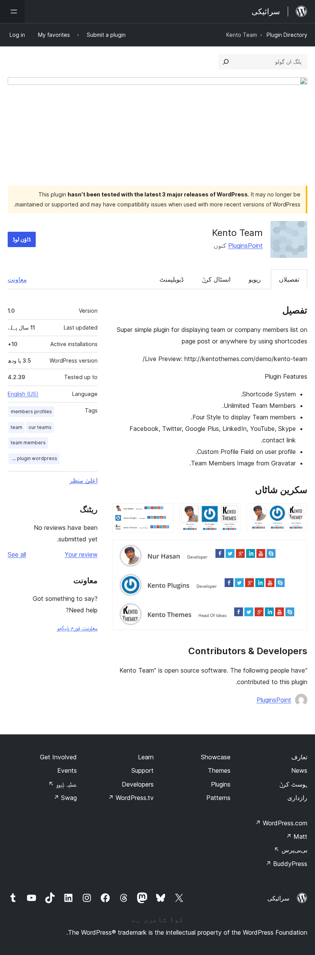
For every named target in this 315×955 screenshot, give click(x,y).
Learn (146, 757)
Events (67, 770)
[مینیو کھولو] (12, 11)
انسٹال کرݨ (216, 279)
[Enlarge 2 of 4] (230, 514)
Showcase (215, 757)
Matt (296, 836)
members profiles (31, 411)
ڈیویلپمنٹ (171, 279)
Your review (81, 554)
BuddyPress (286, 864)
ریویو (255, 279)
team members (28, 442)
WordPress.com (281, 823)
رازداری (297, 798)
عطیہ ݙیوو (62, 784)
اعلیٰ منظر (84, 480)
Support (142, 770)
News (299, 770)
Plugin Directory (287, 34)
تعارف (299, 757)
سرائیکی (278, 898)
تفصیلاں (289, 279)
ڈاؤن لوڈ (22, 239)
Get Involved (58, 757)
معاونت (17, 279)
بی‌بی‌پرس (290, 850)
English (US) (23, 394)
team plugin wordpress (32, 458)
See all (17, 554)
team (16, 427)
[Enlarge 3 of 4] (163, 514)
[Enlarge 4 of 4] (297, 550)
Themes (219, 770)
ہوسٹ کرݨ (293, 784)
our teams (39, 427)
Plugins (220, 784)
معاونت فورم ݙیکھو (77, 628)
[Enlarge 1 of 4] (297, 514)
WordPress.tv (131, 798)
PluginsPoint (245, 245)
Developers (138, 784)
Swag (65, 798)
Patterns (218, 798)
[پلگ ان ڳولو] (226, 61)
